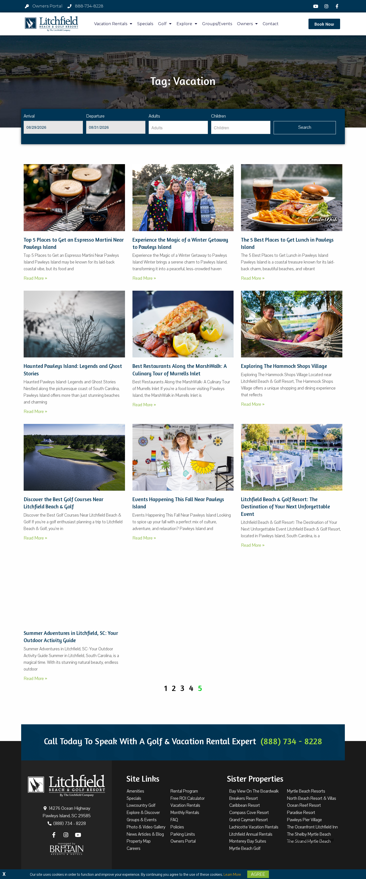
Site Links (142, 779)
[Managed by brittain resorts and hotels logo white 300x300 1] (66, 849)
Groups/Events (217, 23)
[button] (324, 24)
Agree (258, 874)
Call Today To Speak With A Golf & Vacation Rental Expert (183, 741)
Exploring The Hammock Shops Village (284, 366)
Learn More (232, 874)
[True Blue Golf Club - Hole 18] (74, 457)
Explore (184, 23)
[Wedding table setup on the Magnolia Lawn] (291, 457)
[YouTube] (316, 6)
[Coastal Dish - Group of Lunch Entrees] (291, 197)
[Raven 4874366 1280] (74, 324)
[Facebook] (337, 6)
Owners (245, 23)
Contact (271, 23)
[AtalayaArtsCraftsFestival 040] (183, 457)
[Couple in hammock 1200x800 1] (291, 324)
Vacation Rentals (110, 23)
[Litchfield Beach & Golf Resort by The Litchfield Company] (51, 24)
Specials (145, 23)
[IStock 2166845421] (74, 197)
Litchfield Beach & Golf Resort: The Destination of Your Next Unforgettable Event (285, 506)
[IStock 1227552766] (74, 591)
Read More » (35, 278)
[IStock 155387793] (183, 324)
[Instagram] (326, 6)
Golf (162, 23)
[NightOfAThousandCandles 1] (183, 197)
